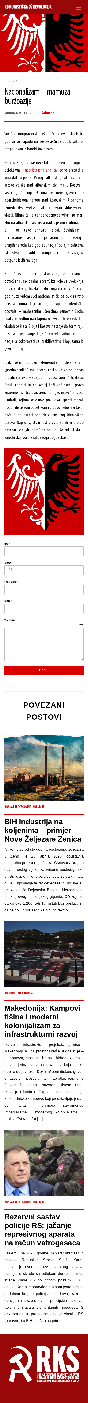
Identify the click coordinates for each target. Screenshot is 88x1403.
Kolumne (47, 113)
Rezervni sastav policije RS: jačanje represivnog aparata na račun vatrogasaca (42, 1229)
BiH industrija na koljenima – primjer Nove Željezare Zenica (42, 830)
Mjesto (8, 601)
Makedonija (25, 993)
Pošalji (44, 670)
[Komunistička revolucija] (28, 7)
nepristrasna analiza (41, 170)
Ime (7, 544)
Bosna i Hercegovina (17, 807)
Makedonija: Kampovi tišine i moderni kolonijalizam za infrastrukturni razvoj (42, 1021)
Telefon (8, 563)
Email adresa (10, 582)
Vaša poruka (9, 620)
